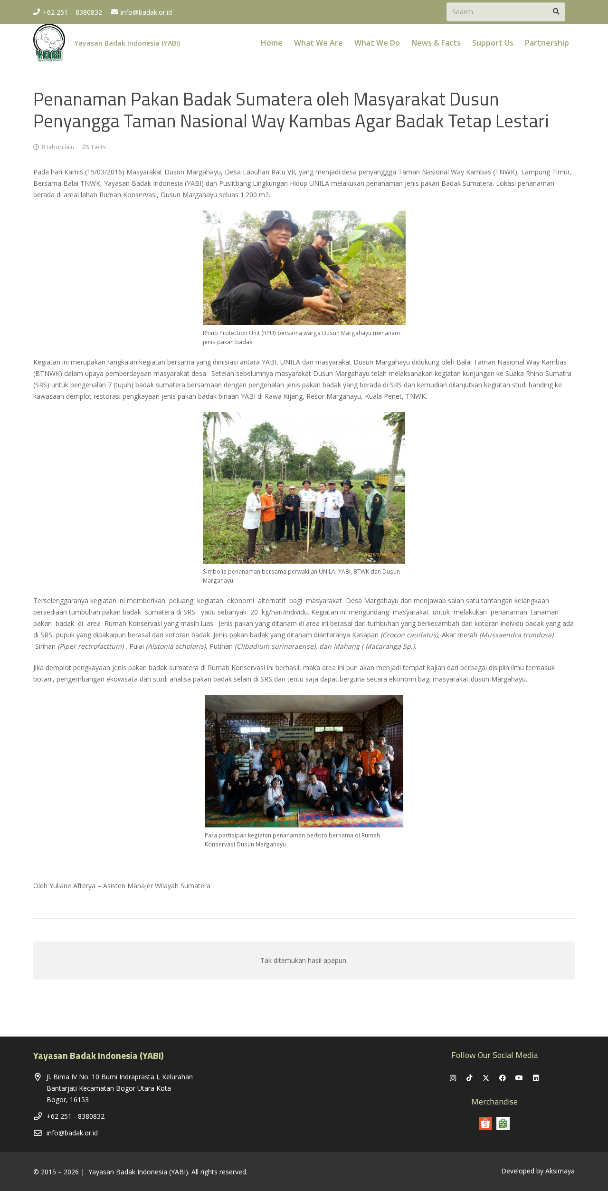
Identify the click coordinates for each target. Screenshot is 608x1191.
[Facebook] (502, 1078)
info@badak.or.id (72, 1132)
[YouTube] (519, 1078)
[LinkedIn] (536, 1078)
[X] (486, 1078)
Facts (99, 147)
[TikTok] (469, 1078)
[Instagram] (453, 1078)
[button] (576, 42)
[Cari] (556, 11)
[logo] (49, 43)
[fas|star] (503, 1123)
